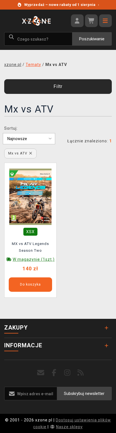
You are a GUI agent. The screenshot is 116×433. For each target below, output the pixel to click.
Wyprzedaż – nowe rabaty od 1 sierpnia (61, 5)
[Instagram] (67, 373)
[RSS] (80, 373)
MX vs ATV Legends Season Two (30, 247)
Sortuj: (11, 128)
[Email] (41, 373)
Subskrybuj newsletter (84, 393)
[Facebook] (54, 373)
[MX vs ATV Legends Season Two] (30, 196)
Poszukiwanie (91, 38)
